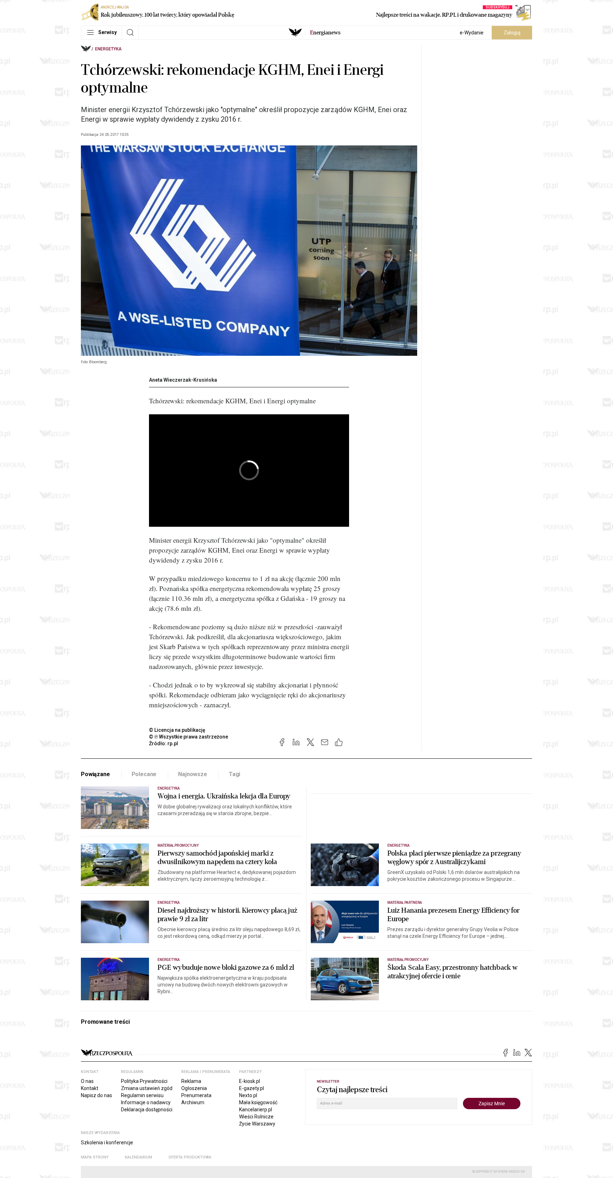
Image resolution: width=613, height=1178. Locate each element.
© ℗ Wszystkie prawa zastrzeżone (188, 737)
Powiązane (95, 774)
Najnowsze (192, 774)
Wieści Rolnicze (256, 1116)
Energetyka (108, 48)
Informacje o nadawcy (146, 1102)
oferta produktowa (190, 1157)
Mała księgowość (258, 1102)
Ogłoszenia (194, 1088)
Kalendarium (138, 1157)
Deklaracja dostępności (146, 1109)
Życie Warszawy (257, 1124)
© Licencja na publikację (177, 730)
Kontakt (89, 1088)
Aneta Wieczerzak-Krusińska (183, 380)
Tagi (234, 774)
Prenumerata (196, 1095)
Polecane (144, 774)
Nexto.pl (248, 1095)
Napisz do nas (96, 1095)
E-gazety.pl (251, 1088)
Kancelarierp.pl (255, 1109)
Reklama (191, 1081)
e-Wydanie (472, 32)
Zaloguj (512, 32)
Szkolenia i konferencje (107, 1142)
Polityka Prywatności (144, 1081)
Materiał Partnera (404, 903)
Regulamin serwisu (142, 1095)
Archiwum (192, 1102)
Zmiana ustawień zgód (146, 1088)
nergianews (325, 32)
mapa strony (95, 1157)
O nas (87, 1081)
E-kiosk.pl (249, 1081)
